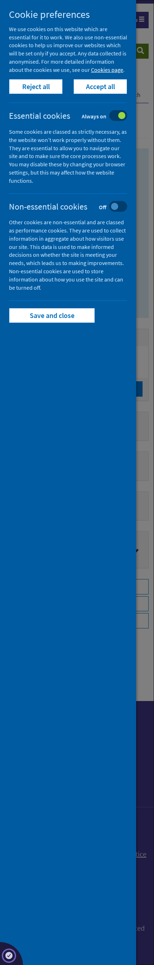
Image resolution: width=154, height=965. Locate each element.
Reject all (36, 86)
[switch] (73, 116)
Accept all (100, 86)
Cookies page (107, 69)
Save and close (52, 315)
